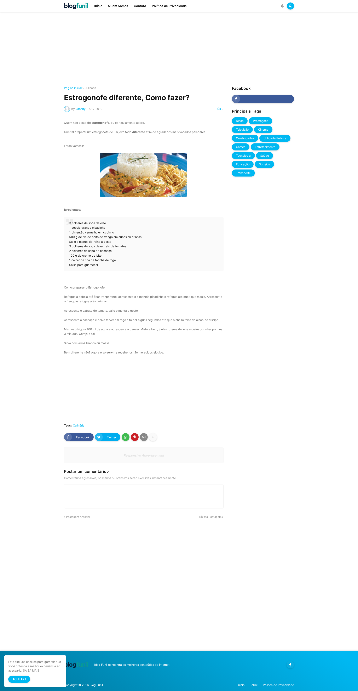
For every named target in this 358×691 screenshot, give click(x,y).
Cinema (263, 129)
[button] (282, 6)
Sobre (254, 685)
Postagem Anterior (78, 516)
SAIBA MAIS (31, 670)
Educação (242, 164)
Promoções (260, 121)
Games (240, 147)
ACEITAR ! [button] (19, 679)
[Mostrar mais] (153, 437)
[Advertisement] (179, 49)
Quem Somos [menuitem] (118, 6)
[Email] (144, 437)
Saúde (264, 155)
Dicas (239, 121)
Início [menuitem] (98, 6)
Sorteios (264, 164)
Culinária (90, 88)
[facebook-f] (263, 99)
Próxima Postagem (209, 516)
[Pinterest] (135, 437)
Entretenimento (265, 147)
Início (240, 685)
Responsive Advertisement (143, 455)
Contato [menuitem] (140, 6)
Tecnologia (243, 155)
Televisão (242, 129)
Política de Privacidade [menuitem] (169, 6)
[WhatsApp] (125, 437)
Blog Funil (96, 685)
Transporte (243, 173)
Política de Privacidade (278, 685)
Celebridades (245, 138)
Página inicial (73, 88)
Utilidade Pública (275, 138)
